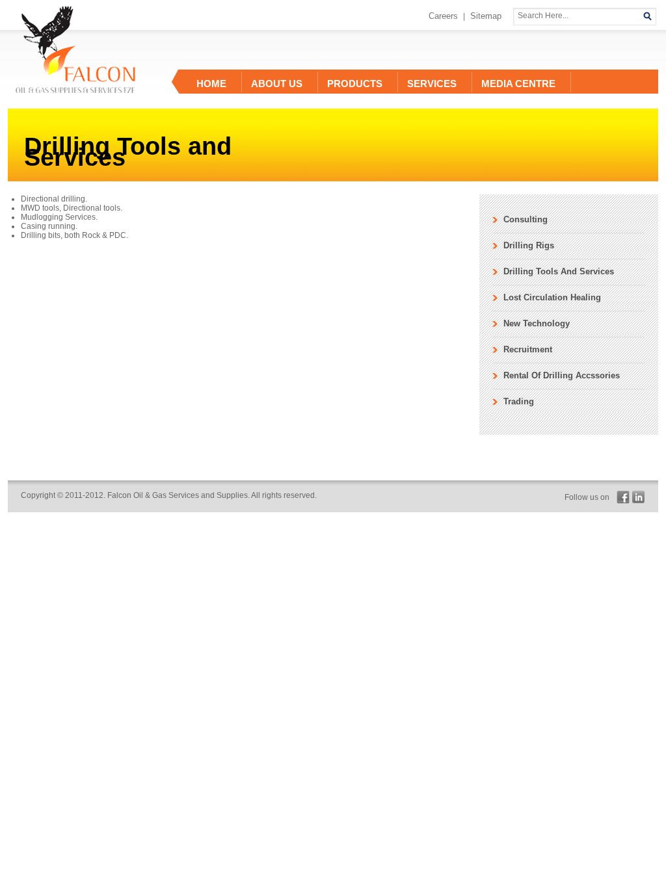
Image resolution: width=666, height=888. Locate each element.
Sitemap (485, 16)
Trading (518, 401)
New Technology (536, 323)
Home (211, 83)
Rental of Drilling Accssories (561, 375)
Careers (443, 16)
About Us (276, 83)
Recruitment (527, 349)
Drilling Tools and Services (558, 271)
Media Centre (518, 83)
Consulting (525, 219)
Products (354, 83)
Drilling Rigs (528, 245)
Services (432, 83)
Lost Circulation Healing (552, 297)
